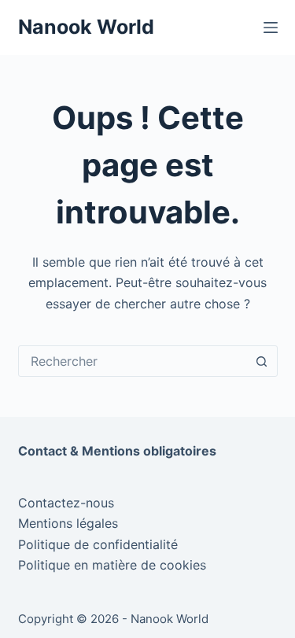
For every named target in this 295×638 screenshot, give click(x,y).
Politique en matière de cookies (112, 565)
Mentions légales (68, 523)
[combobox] (133, 361)
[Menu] (271, 27)
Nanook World (86, 27)
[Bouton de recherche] (262, 361)
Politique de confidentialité (98, 544)
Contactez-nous (66, 503)
